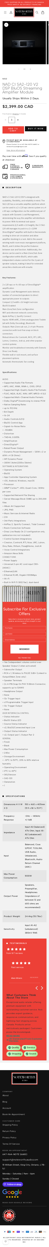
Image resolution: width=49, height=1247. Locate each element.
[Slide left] (19, 69)
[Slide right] (30, 69)
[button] (5, 12)
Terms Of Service (11, 1144)
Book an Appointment (13, 1114)
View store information (16, 150)
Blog (4, 1102)
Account (6, 1108)
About (5, 1095)
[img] (24, 949)
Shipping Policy (10, 1125)
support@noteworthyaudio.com (20, 1159)
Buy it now (36, 129)
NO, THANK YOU (24, 658)
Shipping (15, 114)
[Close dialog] (44, 588)
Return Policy (9, 1131)
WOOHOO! (24, 649)
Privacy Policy (9, 1137)
